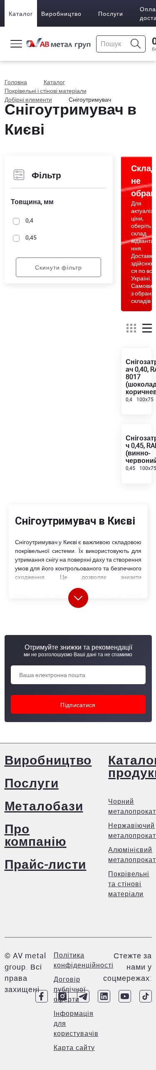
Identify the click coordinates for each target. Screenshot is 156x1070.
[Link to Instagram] (62, 996)
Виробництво (61, 14)
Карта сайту (74, 1047)
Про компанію (36, 835)
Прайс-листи (46, 863)
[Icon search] (136, 44)
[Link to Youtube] (125, 996)
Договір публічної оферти (70, 989)
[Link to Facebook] (41, 996)
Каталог (21, 14)
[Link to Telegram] (83, 996)
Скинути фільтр (58, 267)
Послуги (110, 14)
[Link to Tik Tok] (145, 996)
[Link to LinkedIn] (104, 996)
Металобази (44, 805)
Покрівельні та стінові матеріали (128, 883)
